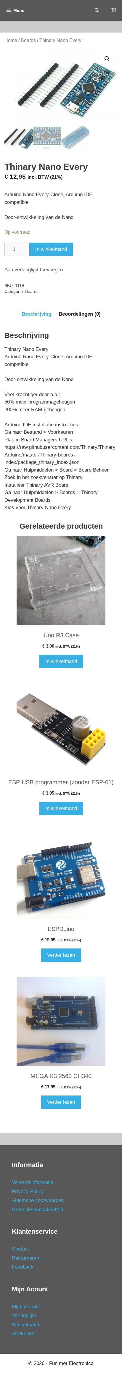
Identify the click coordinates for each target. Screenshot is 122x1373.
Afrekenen (23, 1333)
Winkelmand (25, 1324)
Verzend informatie (32, 1182)
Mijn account (26, 1306)
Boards (28, 40)
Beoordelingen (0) (80, 314)
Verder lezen (61, 955)
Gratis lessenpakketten (37, 1209)
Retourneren (25, 1258)
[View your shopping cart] (113, 10)
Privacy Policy (28, 1191)
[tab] (36, 314)
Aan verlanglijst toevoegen (33, 269)
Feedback (22, 1267)
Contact (20, 1249)
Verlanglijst (24, 1315)
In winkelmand (51, 249)
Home (10, 40)
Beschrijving (36, 314)
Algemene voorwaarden (38, 1200)
